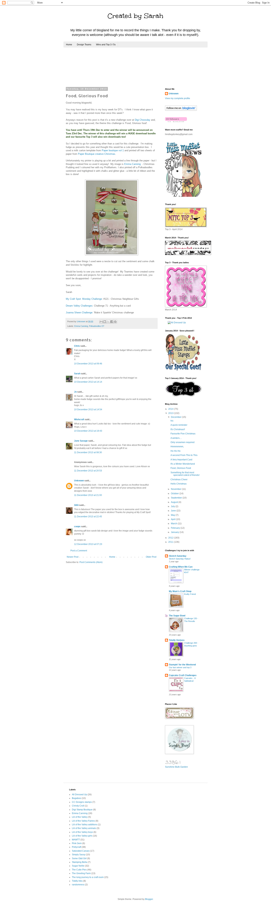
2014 (171, 409)
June (173, 510)
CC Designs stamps (82, 802)
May (173, 515)
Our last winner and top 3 (180, 667)
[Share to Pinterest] (115, 321)
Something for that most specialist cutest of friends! (185, 473)
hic (172, 420)
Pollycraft (76, 847)
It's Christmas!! (178, 429)
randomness (78, 884)
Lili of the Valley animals (84, 828)
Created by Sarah (135, 15)
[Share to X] (108, 321)
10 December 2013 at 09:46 (88, 363)
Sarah (77, 373)
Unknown (79, 480)
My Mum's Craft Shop (180, 591)
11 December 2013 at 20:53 (88, 470)
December (176, 417)
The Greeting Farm (81, 873)
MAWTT (76, 839)
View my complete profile (177, 98)
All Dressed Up (79, 794)
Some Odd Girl (79, 858)
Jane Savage (81, 441)
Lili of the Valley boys (82, 832)
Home (69, 44)
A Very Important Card (181, 459)
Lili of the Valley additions (84, 824)
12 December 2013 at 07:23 (88, 544)
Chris (77, 346)
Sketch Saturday (177, 556)
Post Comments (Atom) (91, 562)
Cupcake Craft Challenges (183, 675)
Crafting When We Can (180, 567)
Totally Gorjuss (177, 640)
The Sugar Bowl (177, 615)
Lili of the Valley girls (82, 835)
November (176, 489)
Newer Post (72, 557)
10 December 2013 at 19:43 (88, 431)
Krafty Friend (190, 594)
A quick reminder (179, 425)
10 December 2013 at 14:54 (88, 409)
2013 (171, 413)
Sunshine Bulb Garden (176, 767)
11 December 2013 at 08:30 (88, 452)
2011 (171, 542)
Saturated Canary (81, 851)
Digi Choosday (142, 119)
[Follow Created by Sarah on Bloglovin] (181, 110)
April (173, 519)
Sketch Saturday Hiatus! (180, 559)
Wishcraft (79, 419)
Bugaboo (76, 798)
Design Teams (84, 44)
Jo (75, 392)
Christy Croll (78, 805)
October (175, 493)
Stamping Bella (79, 862)
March (174, 523)
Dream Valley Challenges (79, 305)
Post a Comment (78, 550)
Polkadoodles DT (96, 326)
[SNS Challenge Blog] (183, 395)
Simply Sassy (78, 854)
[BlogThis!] (105, 321)
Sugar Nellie (78, 866)
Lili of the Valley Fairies (83, 821)
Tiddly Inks (77, 881)
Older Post (151, 557)
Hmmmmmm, (177, 446)
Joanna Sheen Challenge (79, 312)
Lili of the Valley (80, 817)
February (175, 528)
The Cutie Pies (79, 869)
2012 (171, 537)
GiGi (76, 505)
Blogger (149, 899)
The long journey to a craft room (88, 877)
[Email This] (101, 321)
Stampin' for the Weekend (182, 664)
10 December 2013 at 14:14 (88, 382)
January (175, 532)
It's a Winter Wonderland (183, 464)
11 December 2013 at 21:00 (88, 495)
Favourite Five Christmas (183, 433)
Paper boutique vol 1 (113, 150)
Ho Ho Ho (175, 451)
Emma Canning (132, 164)
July (173, 506)
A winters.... (176, 438)
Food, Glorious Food (181, 468)
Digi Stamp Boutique (82, 809)
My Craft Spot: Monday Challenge (84, 299)
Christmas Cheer (179, 479)
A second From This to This (184, 455)
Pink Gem (77, 843)
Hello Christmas (179, 483)
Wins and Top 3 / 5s (106, 44)
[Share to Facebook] (112, 321)
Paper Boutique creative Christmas (96, 154)
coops (77, 526)
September (177, 497)
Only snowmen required (182, 442)
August (174, 502)
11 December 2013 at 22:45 (88, 516)
